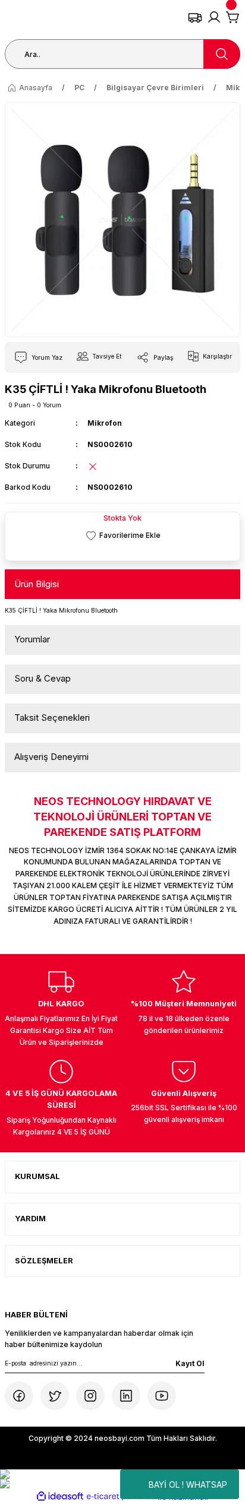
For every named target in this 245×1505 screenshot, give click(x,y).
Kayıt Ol (190, 1363)
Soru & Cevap (42, 678)
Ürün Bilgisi (36, 584)
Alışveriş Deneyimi (51, 756)
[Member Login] (214, 17)
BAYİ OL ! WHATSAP (188, 1484)
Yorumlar (32, 639)
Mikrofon (104, 423)
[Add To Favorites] (122, 536)
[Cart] (233, 17)
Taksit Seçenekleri (52, 717)
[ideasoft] (60, 1496)
